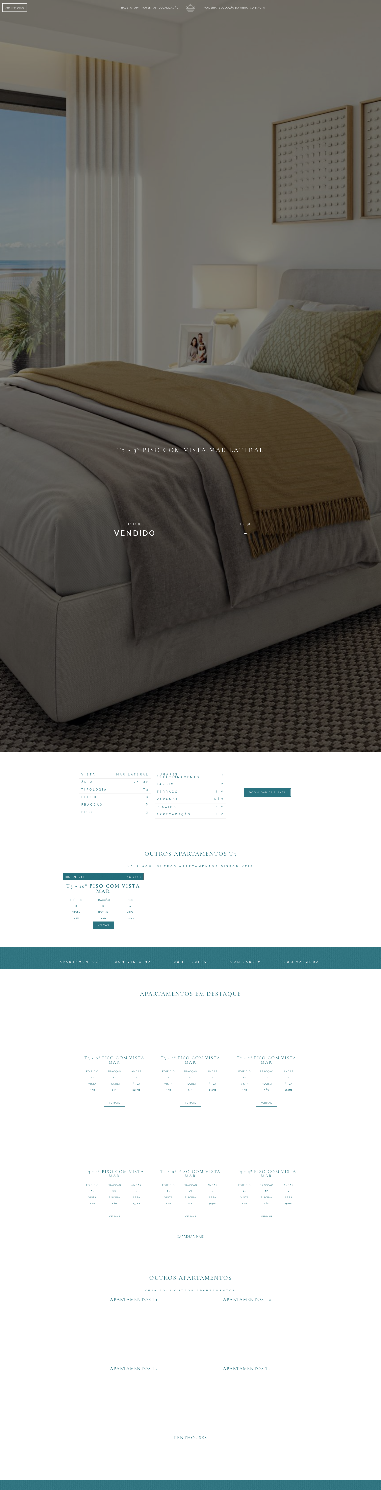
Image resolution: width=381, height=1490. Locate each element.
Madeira (210, 7)
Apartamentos (145, 7)
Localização (169, 7)
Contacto (257, 7)
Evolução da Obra (233, 7)
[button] (190, 1236)
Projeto (126, 7)
